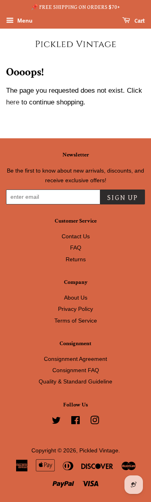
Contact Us (76, 236)
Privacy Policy (75, 309)
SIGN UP (122, 198)
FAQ (75, 247)
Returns (76, 259)
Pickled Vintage (98, 450)
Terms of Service (75, 320)
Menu (24, 20)
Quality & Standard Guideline (75, 381)
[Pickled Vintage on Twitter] (56, 422)
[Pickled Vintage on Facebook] (75, 422)
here (12, 102)
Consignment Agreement (75, 359)
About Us (75, 297)
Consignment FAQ (75, 370)
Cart (139, 21)
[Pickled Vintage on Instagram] (94, 422)
